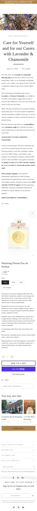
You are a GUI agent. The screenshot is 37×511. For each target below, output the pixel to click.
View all (18, 428)
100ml (6, 283)
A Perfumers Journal (20, 36)
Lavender (5, 96)
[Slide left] (27, 255)
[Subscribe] (34, 467)
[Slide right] (32, 255)
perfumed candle (11, 127)
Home (10, 36)
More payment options (19, 374)
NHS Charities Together (10, 173)
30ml (21, 283)
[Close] (33, 482)
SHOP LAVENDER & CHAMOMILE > (15, 198)
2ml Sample (7, 288)
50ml (14, 283)
